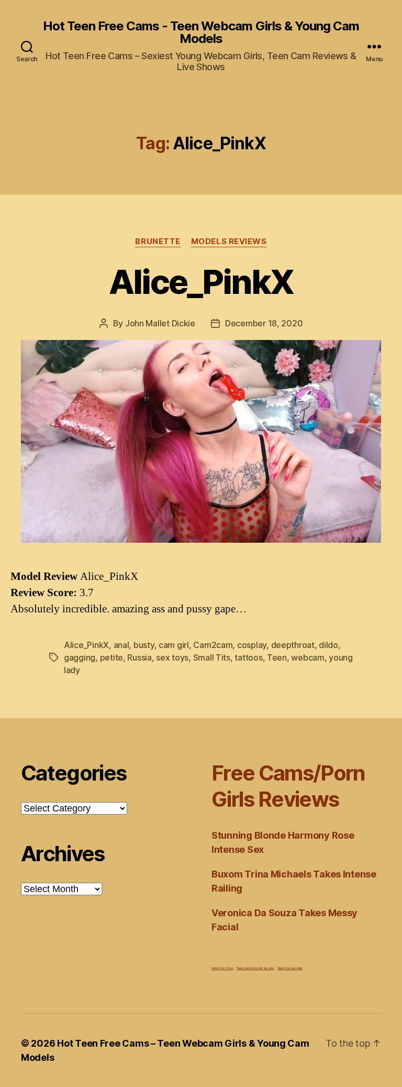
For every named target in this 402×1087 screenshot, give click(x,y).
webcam (307, 657)
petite (111, 657)
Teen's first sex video (290, 968)
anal (121, 645)
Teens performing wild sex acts (255, 968)
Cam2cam (212, 645)
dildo (328, 645)
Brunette (157, 241)
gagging (79, 657)
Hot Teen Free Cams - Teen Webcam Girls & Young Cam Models (201, 32)
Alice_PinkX (201, 281)
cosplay (251, 645)
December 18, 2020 (264, 323)
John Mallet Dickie (160, 323)
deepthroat (293, 645)
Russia (139, 657)
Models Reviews (229, 241)
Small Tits (211, 657)
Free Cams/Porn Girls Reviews (288, 786)
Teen (277, 657)
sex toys (172, 657)
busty (143, 645)
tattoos (248, 657)
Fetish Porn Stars (222, 968)
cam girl (174, 645)
